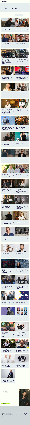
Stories (17, 417)
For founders (18, 412)
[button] (28, 1)
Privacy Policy (24, 412)
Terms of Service (25, 413)
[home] (4, 1)
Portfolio (17, 414)
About (17, 413)
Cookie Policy (24, 414)
